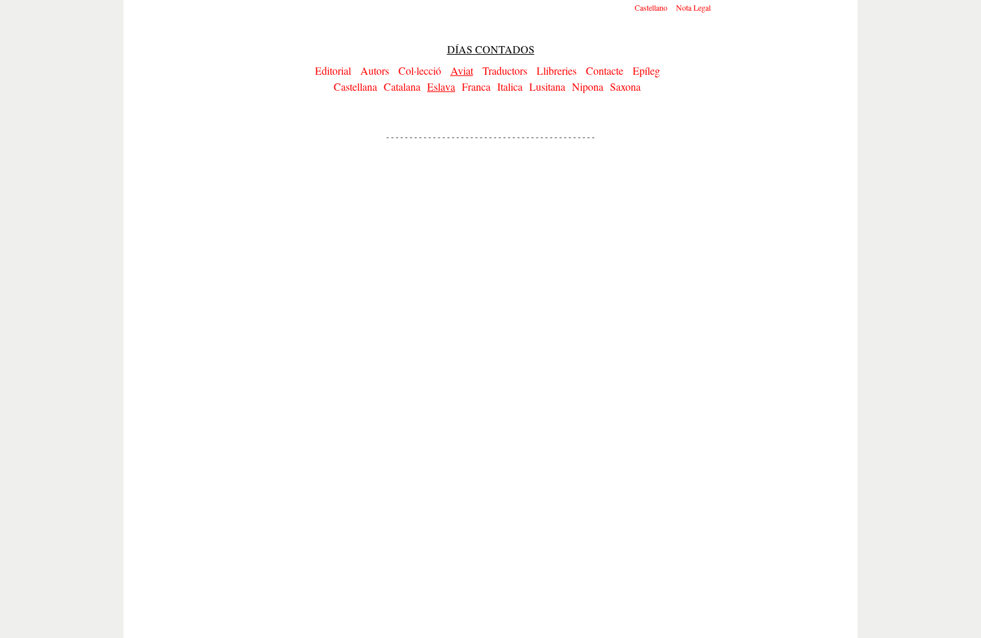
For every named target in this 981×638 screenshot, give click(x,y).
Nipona (587, 86)
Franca (476, 86)
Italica (510, 86)
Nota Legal (693, 7)
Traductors (504, 70)
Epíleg (646, 70)
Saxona (625, 86)
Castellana (355, 86)
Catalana (402, 86)
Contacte (604, 70)
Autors (374, 70)
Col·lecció (419, 70)
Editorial (333, 70)
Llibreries (557, 70)
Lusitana (547, 86)
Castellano (651, 7)
